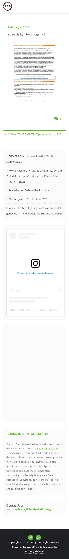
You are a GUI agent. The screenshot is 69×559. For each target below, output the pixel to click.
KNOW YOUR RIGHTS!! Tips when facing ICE (34, 134)
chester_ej (28, 310)
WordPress (33, 547)
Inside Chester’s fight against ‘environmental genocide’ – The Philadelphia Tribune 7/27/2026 (34, 210)
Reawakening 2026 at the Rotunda (28, 190)
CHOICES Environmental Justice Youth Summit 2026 (29, 159)
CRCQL (13, 310)
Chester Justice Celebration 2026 (27, 199)
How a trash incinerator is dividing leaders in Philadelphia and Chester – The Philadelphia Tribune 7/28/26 (34, 176)
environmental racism (46, 448)
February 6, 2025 (18, 27)
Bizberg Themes (34, 551)
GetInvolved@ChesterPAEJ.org (28, 509)
